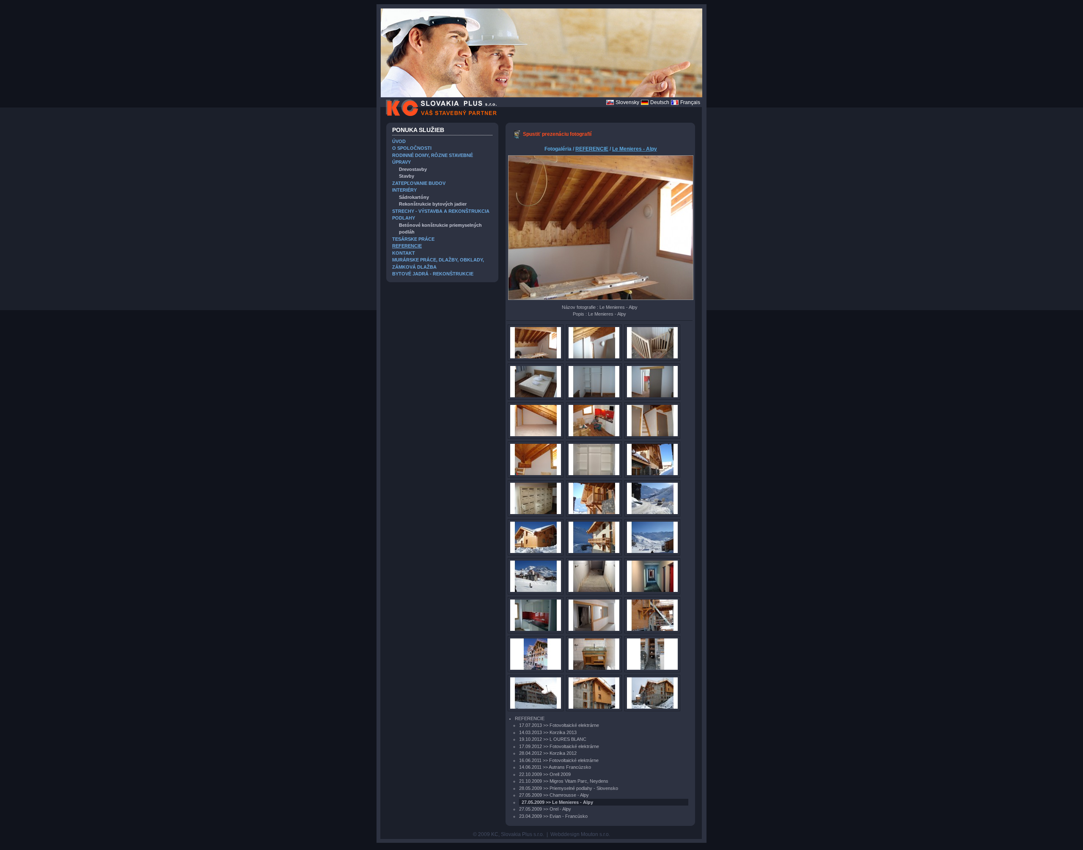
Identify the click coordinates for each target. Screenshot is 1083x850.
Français (690, 102)
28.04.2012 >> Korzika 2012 (548, 753)
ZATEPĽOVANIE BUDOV (418, 183)
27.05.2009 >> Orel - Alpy (545, 808)
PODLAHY (403, 217)
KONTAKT (403, 253)
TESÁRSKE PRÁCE (413, 239)
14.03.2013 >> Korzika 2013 (548, 732)
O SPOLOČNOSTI (412, 148)
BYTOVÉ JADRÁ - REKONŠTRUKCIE (432, 273)
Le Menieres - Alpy (634, 149)
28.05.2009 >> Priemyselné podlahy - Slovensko (568, 788)
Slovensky (627, 102)
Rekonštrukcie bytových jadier (433, 203)
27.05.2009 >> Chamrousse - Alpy (554, 795)
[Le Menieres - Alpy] (516, 137)
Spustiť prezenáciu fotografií (557, 134)
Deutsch (659, 102)
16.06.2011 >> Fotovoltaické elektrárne (559, 760)
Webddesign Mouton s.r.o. (580, 834)
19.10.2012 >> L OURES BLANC (552, 739)
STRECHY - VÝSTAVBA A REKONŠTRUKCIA (440, 211)
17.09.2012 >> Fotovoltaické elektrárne (559, 746)
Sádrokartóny (414, 197)
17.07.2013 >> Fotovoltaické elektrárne (559, 725)
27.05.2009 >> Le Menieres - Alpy (557, 802)
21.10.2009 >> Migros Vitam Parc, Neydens (563, 781)
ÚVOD (399, 141)
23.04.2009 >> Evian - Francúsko (553, 816)
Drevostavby (413, 169)
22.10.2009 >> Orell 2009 (545, 774)
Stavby (406, 176)
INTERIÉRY (404, 190)
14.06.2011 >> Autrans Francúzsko (555, 767)
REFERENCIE (407, 245)
